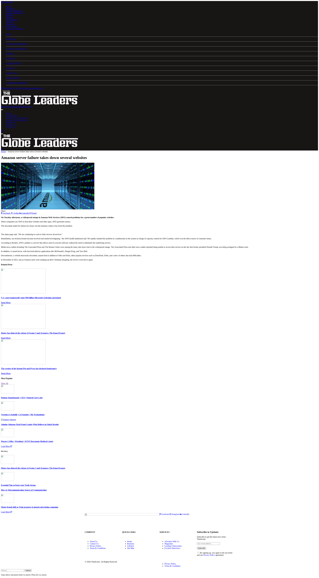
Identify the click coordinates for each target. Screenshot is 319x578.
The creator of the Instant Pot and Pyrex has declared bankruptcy (29, 368)
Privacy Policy (11, 26)
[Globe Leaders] (40, 104)
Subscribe (6, 90)
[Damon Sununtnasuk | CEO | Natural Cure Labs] (7, 393)
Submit (28, 570)
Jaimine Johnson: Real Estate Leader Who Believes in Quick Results (30, 424)
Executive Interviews (14, 11)
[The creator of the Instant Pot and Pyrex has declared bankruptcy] (23, 364)
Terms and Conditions (14, 29)
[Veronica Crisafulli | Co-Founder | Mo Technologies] (7, 410)
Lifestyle (9, 17)
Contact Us (10, 24)
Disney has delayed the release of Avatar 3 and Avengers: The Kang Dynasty (33, 333)
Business (9, 15)
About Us (10, 22)
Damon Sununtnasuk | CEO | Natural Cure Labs (22, 398)
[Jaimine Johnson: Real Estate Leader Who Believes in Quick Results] (8, 420)
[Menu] (2, 109)
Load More (5, 446)
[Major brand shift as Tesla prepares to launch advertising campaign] (7, 502)
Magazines (10, 8)
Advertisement (11, 20)
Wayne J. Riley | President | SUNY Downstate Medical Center (27, 441)
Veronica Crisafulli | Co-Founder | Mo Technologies (23, 415)
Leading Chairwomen (14, 13)
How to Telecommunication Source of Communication (24, 490)
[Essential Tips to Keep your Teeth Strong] (7, 480)
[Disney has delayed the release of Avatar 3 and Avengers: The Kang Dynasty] (23, 328)
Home (8, 6)
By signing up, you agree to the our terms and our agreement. (214, 554)
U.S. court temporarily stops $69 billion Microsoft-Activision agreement (31, 298)
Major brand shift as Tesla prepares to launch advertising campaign (29, 507)
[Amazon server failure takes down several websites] (47, 288)
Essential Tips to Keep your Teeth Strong (18, 485)
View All (4, 383)
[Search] (2, 131)
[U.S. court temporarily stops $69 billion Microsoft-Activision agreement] (23, 293)
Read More (6, 303)
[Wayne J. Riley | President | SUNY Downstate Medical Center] (7, 436)
